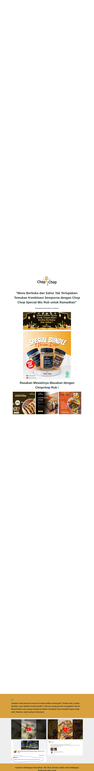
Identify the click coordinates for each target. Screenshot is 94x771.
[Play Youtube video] (28, 729)
